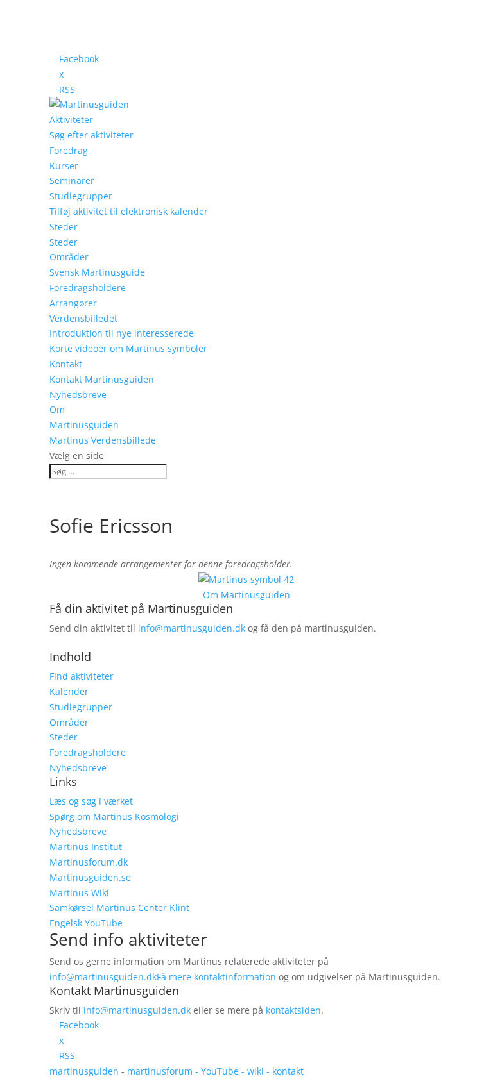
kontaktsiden (293, 1010)
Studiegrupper (80, 196)
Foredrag (68, 150)
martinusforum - (164, 1071)
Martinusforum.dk (88, 862)
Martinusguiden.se (90, 877)
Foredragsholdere (87, 287)
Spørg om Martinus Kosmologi (114, 816)
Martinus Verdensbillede (102, 440)
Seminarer (71, 180)
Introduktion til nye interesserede (121, 333)
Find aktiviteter (81, 676)
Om (57, 409)
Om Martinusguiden (246, 595)
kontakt (288, 1071)
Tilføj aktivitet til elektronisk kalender (128, 211)
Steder (63, 227)
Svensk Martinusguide (97, 272)
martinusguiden (84, 1071)
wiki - (259, 1071)
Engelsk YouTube (86, 923)
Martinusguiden (84, 425)
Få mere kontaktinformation (216, 977)
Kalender (69, 691)
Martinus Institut (85, 847)
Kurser (63, 166)
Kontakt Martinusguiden (101, 379)
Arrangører (73, 303)
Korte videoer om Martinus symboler (128, 348)
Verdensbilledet (83, 318)
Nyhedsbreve (78, 395)
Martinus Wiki (79, 893)
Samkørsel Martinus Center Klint (119, 907)
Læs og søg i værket (91, 801)
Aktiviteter (71, 119)
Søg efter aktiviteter (91, 135)
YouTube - (224, 1071)
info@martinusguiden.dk (191, 628)
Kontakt (65, 364)
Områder (69, 257)
